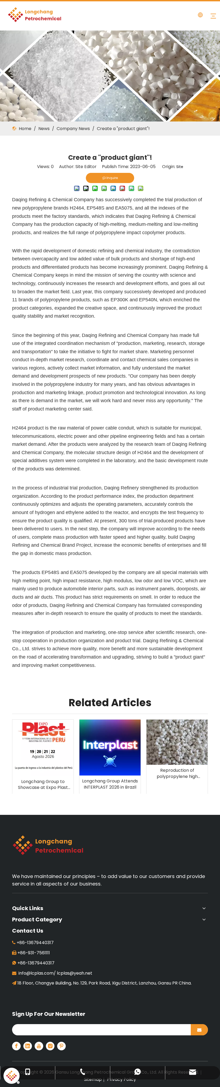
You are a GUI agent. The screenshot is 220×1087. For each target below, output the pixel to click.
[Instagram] (50, 1046)
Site (179, 166)
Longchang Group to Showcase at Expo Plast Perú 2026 (43, 785)
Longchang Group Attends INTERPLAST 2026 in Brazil (110, 784)
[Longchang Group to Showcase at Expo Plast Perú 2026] (43, 748)
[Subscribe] (199, 1029)
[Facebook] (16, 1046)
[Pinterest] (61, 1046)
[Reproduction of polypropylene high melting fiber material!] (177, 742)
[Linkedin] (27, 1046)
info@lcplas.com (36, 973)
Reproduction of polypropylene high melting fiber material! (177, 773)
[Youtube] (39, 1046)
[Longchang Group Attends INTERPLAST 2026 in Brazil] (110, 748)
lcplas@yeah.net (74, 973)
